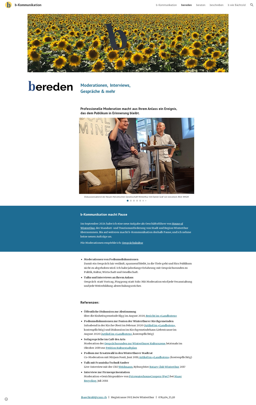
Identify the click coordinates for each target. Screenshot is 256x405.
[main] (153, 88)
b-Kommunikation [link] (166, 5)
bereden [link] (186, 5)
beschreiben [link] (216, 5)
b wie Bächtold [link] (237, 5)
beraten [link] (200, 5)
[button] (252, 5)
